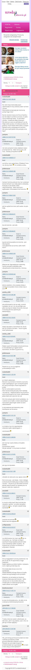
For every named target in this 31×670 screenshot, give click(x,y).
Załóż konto (18, 1)
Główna (16, 24)
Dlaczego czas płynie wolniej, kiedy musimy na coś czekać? (22, 49)
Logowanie (20, 30)
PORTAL (7, 24)
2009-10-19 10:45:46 (8, 295)
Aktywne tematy (14, 40)
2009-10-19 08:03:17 (8, 158)
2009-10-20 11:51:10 (8, 415)
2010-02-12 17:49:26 (8, 608)
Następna (19, 83)
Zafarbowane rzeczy (10, 79)
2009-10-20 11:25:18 (8, 374)
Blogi (7, 1)
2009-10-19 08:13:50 (8, 195)
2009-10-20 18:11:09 (8, 471)
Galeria (12, 1)
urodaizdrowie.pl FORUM (10, 77)
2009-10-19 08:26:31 (8, 214)
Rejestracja (9, 30)
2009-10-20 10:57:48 (8, 356)
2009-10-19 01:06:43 (8, 99)
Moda (21, 77)
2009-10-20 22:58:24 (8, 514)
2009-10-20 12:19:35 (8, 454)
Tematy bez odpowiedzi (24, 40)
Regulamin (8, 27)
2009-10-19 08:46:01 (8, 231)
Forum (4, 1)
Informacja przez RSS (11, 91)
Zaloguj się (26, 1)
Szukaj (18, 27)
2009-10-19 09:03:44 (8, 274)
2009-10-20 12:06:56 (8, 437)
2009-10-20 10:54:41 (8, 336)
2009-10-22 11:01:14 (8, 590)
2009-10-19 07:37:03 (8, 137)
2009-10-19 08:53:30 (8, 253)
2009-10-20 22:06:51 (8, 493)
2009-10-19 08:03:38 (8, 171)
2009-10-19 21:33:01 (8, 317)
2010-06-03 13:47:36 (8, 629)
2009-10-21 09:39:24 (8, 553)
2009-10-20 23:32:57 (8, 527)
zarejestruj (17, 86)
